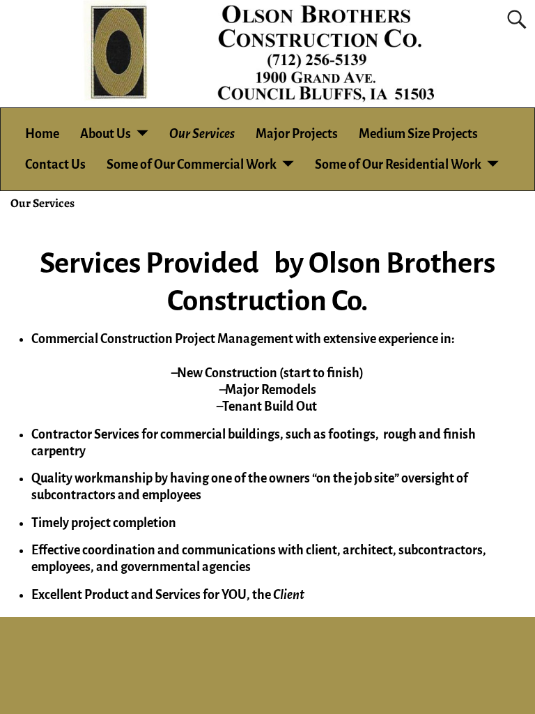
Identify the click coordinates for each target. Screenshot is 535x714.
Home (42, 134)
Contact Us (55, 165)
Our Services (202, 134)
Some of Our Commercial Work (192, 165)
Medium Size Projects (418, 134)
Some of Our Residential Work (398, 165)
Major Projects (297, 134)
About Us (105, 134)
